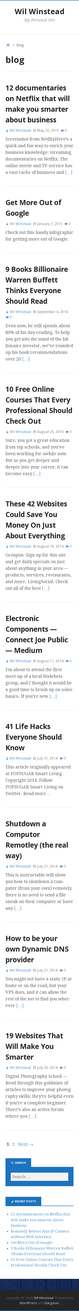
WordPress (28, 1303)
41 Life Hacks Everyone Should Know (33, 736)
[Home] (8, 45)
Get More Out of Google (31, 1242)
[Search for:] (39, 1177)
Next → (25, 1144)
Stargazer (51, 1303)
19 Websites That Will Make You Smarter (34, 1046)
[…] (68, 172)
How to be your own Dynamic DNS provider (37, 948)
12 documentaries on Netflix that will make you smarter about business (40, 1220)
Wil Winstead (40, 11)
